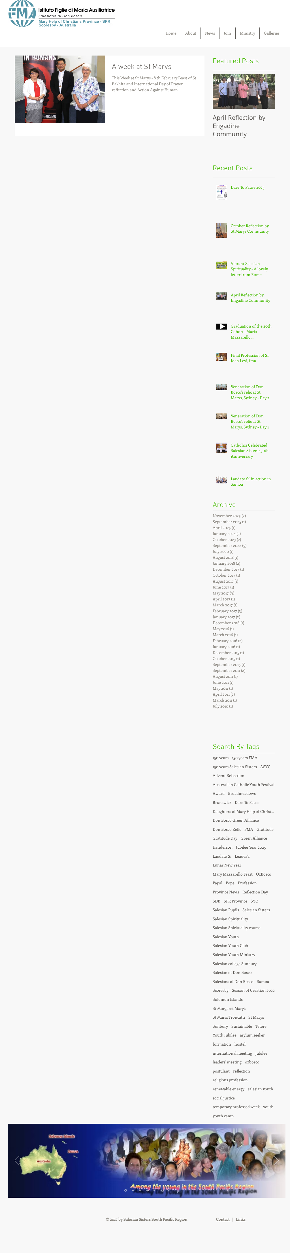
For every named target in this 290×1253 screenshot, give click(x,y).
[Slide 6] (161, 1190)
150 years (221, 757)
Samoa (263, 981)
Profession (247, 882)
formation (222, 1044)
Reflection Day (255, 892)
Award (219, 793)
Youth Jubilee (224, 1035)
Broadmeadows (242, 793)
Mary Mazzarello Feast (233, 874)
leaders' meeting (227, 1062)
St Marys (256, 1017)
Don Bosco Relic (227, 829)
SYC (254, 901)
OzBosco (263, 874)
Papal (217, 882)
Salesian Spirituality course (237, 927)
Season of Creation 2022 (253, 990)
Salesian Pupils (226, 909)
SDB (216, 901)
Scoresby (221, 990)
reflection (241, 1071)
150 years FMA (244, 757)
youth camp (223, 1115)
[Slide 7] (168, 1190)
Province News (226, 892)
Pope (230, 882)
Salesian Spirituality (230, 918)
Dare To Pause (247, 802)
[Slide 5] (154, 1190)
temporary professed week (236, 1106)
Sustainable (241, 1026)
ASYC (265, 766)
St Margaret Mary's (229, 1008)
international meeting (232, 1053)
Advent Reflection (228, 775)
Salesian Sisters (256, 909)
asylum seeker (252, 1035)
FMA (248, 829)
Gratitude (265, 829)
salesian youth (260, 1088)
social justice (224, 1098)
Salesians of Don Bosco (233, 981)
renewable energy (228, 1088)
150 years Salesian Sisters (235, 766)
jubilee (261, 1053)
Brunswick (222, 802)
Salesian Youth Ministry (234, 954)
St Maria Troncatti (229, 1017)
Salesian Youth (226, 936)
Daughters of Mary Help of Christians (244, 811)
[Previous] (17, 1161)
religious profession (230, 1079)
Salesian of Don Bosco (232, 972)
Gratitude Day (225, 838)
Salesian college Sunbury (235, 963)
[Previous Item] (221, 91)
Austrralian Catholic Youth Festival (243, 784)
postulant (221, 1071)
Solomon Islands (228, 999)
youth (268, 1106)
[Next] (276, 1161)
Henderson (223, 847)
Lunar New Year (227, 865)
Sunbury (220, 1026)
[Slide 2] (133, 1190)
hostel (240, 1044)
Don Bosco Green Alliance (236, 820)
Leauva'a (242, 856)
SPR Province (235, 901)
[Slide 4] (147, 1190)
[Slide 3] (140, 1190)
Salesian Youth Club (230, 945)
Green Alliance (254, 838)
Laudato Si (222, 856)
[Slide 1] (125, 1190)
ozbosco (252, 1062)
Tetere (260, 1026)
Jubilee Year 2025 (251, 847)
